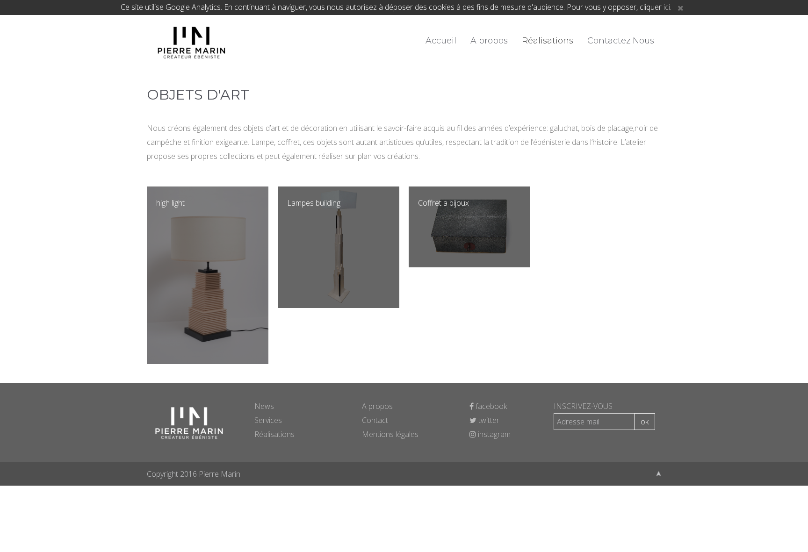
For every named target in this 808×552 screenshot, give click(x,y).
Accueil (441, 41)
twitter (487, 420)
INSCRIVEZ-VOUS (583, 406)
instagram (493, 434)
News (264, 406)
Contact (375, 420)
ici (667, 7)
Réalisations (547, 41)
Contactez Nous (620, 41)
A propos (489, 41)
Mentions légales (390, 434)
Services (268, 420)
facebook (490, 406)
